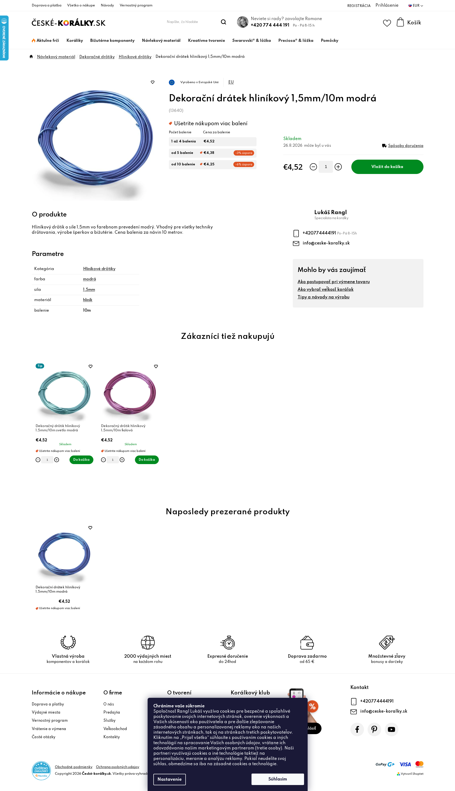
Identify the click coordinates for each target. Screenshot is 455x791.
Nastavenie (169, 779)
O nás (108, 704)
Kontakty (111, 737)
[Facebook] (357, 729)
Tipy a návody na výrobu (323, 297)
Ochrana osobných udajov (117, 767)
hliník (87, 300)
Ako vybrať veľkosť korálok (325, 289)
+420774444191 (320, 233)
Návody (107, 5)
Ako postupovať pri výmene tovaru (334, 282)
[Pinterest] (374, 729)
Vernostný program (136, 5)
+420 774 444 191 (270, 25)
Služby (109, 721)
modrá (89, 279)
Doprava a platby (48, 704)
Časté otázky (43, 737)
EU (231, 82)
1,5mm (89, 290)
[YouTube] (391, 729)
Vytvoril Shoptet (412, 774)
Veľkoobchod (115, 729)
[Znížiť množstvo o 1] (313, 166)
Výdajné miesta (46, 713)
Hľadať (223, 22)
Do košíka (393, 167)
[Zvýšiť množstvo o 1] (338, 166)
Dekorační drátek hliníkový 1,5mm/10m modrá (58, 589)
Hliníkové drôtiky (99, 269)
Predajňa (111, 713)
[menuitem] (45, 41)
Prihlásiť (308, 728)
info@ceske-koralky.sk (326, 243)
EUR (416, 5)
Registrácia (359, 6)
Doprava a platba (46, 5)
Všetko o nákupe (81, 5)
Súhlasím (277, 779)
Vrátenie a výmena (49, 729)
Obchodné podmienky (73, 767)
